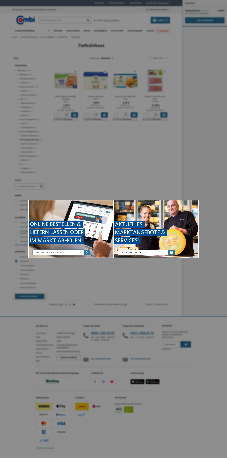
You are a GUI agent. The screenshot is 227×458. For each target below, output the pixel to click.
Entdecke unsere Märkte (130, 252)
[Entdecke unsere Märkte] (171, 252)
